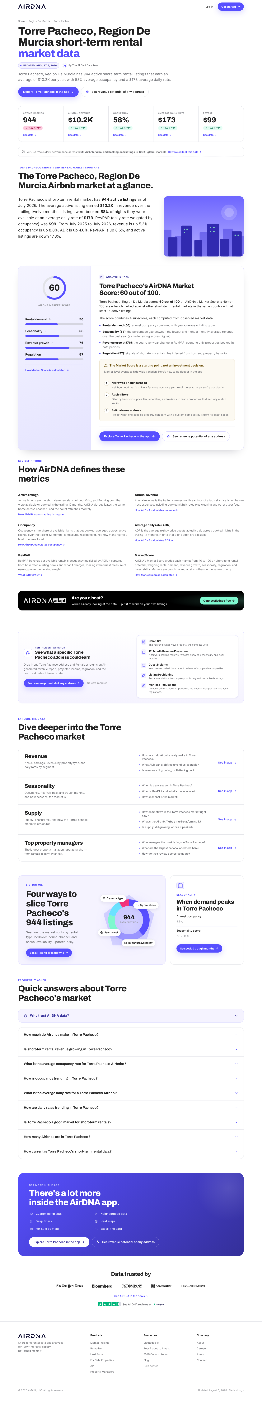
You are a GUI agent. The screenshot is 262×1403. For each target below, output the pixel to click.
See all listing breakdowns (47, 952)
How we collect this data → (185, 151)
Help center (150, 1365)
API (92, 1365)
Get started (228, 6)
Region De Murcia (39, 21)
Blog (146, 1360)
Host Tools (96, 1354)
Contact (202, 1360)
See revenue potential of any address (117, 92)
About (200, 1342)
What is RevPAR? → (30, 574)
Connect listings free (217, 600)
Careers (202, 1348)
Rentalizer (96, 1348)
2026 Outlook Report (156, 1354)
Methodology (151, 1342)
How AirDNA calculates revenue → (156, 510)
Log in (209, 6)
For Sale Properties (102, 1360)
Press (200, 1354)
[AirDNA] (32, 6)
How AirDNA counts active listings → (41, 514)
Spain (21, 21)
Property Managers (102, 1371)
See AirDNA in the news (131, 1296)
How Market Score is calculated (45, 370)
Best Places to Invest (156, 1348)
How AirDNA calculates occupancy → (41, 544)
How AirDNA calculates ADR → (154, 540)
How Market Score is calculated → (156, 574)
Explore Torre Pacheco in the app (46, 92)
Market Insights (99, 1342)
